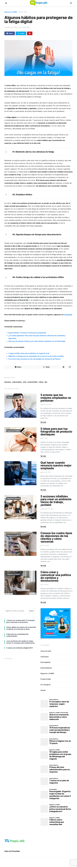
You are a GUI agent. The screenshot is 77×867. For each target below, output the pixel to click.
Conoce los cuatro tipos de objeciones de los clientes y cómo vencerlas (56, 537)
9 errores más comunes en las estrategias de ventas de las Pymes (34, 359)
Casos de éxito (46, 651)
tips (46, 382)
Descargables (46, 662)
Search (31, 611)
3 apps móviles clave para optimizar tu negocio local (28, 353)
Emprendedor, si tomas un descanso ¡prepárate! (27, 333)
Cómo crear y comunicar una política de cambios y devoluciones (56, 576)
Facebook (68, 315)
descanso (7, 382)
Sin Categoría (45, 685)
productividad (32, 382)
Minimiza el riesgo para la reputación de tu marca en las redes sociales (36, 356)
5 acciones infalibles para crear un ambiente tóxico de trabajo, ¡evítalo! (56, 501)
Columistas (45, 657)
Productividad (46, 679)
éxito (24, 382)
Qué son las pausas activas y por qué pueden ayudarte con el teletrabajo (36, 341)
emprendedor (17, 382)
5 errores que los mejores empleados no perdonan (56, 397)
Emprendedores (46, 668)
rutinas (40, 382)
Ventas (43, 690)
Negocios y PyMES (10, 12)
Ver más (43, 422)
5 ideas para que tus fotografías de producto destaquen (56, 431)
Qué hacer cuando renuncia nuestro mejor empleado (56, 465)
